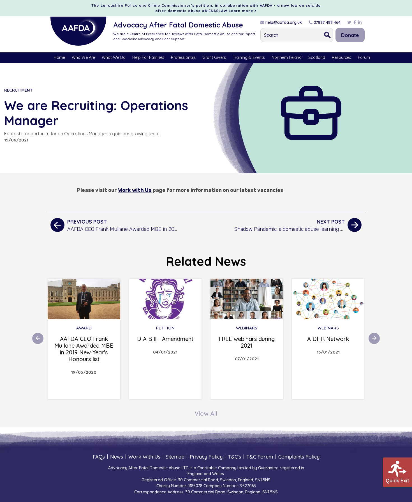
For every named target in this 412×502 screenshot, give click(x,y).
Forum (364, 57)
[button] (37, 338)
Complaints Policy (299, 457)
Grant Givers (214, 57)
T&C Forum (259, 457)
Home (59, 57)
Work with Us (135, 190)
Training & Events (249, 57)
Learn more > (243, 10)
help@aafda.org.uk (283, 22)
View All (206, 413)
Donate (350, 35)
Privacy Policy (206, 457)
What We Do (114, 57)
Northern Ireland (287, 57)
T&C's (234, 457)
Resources (341, 57)
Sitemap (175, 457)
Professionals (183, 57)
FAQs (99, 457)
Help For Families (148, 57)
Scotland (316, 57)
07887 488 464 (327, 22)
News (116, 457)
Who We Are (83, 57)
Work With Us (144, 457)
